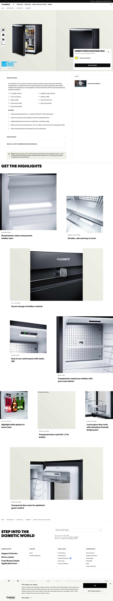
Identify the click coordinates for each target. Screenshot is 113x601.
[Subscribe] (100, 530)
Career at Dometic (96, 566)
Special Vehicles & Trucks (39, 4)
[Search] (111, 4)
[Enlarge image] (9, 68)
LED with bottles (46, 100)
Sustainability (89, 558)
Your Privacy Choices (94, 591)
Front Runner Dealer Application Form (10, 561)
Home (2, 8)
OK (95, 585)
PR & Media (94, 561)
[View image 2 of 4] (3, 35)
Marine (50, 4)
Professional (10, 8)
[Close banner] (110, 583)
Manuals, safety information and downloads (22, 144)
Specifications (11, 137)
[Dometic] (5, 4)
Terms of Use (61, 561)
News (36, 553)
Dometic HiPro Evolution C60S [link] (42, 519)
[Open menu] (13, 4)
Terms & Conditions (63, 563)
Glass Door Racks (16, 103)
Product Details (12, 78)
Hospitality (20, 4)
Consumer (97, 1)
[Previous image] (28, 40)
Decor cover (14, 100)
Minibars (28, 8)
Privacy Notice (62, 553)
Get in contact (92, 65)
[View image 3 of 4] (3, 39)
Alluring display (16, 93)
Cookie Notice (62, 555)
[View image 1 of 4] (3, 30)
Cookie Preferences (63, 558)
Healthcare (27, 4)
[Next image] (84, 40)
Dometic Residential (40, 555)
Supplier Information (91, 555)
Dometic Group (95, 553)
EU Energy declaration (85, 58)
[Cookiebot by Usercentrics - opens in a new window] (10, 598)
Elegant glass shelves (48, 93)
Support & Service (9, 553)
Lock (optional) (16, 96)
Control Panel (45, 96)
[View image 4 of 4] (3, 44)
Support (92, 1)
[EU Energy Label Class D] (76, 58)
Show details (25, 597)
